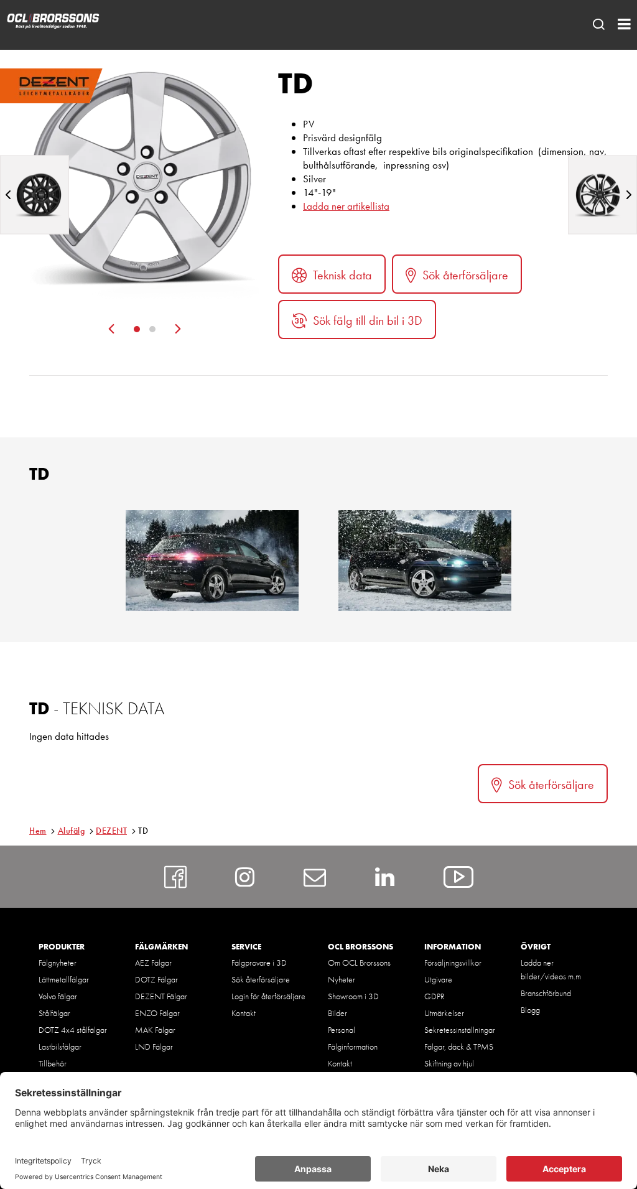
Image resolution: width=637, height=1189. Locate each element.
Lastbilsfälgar (60, 1046)
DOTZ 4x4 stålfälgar (73, 1029)
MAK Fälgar (155, 1029)
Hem (38, 830)
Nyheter (341, 979)
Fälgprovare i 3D (259, 962)
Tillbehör (53, 1063)
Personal (341, 1029)
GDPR (434, 996)
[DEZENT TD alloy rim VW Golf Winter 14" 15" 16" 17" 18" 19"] (212, 560)
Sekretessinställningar (459, 1029)
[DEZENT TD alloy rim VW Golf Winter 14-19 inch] (424, 560)
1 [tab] (137, 329)
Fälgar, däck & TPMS (458, 1046)
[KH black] (34, 194)
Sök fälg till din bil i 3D (367, 320)
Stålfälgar (54, 1013)
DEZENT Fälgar (161, 996)
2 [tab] (152, 329)
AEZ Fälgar (153, 962)
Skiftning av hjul (449, 1063)
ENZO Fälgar (157, 1013)
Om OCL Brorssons (359, 962)
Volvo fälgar (58, 996)
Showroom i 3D (353, 996)
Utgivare (438, 979)
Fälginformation (353, 1046)
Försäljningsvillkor (452, 962)
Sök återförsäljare (465, 275)
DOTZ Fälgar (156, 979)
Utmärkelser (444, 1013)
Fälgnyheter (58, 962)
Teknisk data (342, 275)
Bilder (337, 1013)
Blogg (530, 1009)
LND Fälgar (154, 1046)
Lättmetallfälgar (64, 979)
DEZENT (111, 830)
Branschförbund (546, 993)
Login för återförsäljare (268, 996)
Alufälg (71, 830)
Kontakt (243, 1013)
